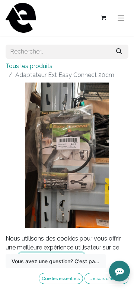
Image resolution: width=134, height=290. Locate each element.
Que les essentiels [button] (61, 278)
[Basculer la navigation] (121, 17)
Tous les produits (29, 66)
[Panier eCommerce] (103, 18)
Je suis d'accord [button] (106, 278)
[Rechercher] (119, 52)
